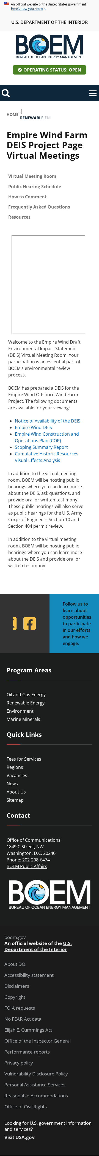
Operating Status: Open (52, 70)
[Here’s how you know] (49, 6)
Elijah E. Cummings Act (28, 1030)
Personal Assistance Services (34, 1085)
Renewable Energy (26, 703)
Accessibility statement (29, 975)
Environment (20, 711)
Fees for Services (24, 759)
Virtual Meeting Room (32, 176)
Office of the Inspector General (37, 1041)
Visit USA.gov (19, 1137)
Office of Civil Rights (25, 1107)
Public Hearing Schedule (34, 187)
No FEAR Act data (22, 1019)
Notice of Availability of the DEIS (47, 421)
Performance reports (27, 1052)
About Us (16, 792)
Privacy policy (18, 1063)
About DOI (15, 964)
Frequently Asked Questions (39, 207)
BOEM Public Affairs (27, 866)
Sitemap (15, 800)
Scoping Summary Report (41, 447)
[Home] (49, 47)
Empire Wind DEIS (33, 427)
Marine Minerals (23, 719)
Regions (15, 767)
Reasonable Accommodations (36, 1096)
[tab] (49, 176)
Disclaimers (16, 986)
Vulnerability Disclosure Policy (36, 1074)
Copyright (14, 997)
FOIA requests (19, 1008)
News (12, 784)
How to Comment (27, 197)
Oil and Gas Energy (26, 695)
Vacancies (17, 775)
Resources (19, 217)
